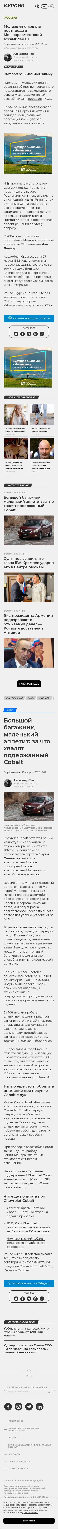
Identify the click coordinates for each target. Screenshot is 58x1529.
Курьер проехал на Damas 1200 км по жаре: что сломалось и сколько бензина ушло (28, 1349)
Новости (10, 17)
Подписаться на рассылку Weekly (26, 1387)
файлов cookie (30, 1512)
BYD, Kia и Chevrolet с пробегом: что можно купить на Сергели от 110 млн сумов (28, 1227)
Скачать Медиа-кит (20, 1461)
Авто (30, 697)
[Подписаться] (52, 1391)
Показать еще (29, 683)
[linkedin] (39, 1406)
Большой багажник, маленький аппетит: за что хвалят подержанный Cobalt (29, 503)
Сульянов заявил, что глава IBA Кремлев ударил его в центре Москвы (29, 562)
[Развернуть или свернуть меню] (52, 6)
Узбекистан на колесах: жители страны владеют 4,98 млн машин (28, 1332)
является (10, 277)
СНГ (20, 67)
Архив (12, 1438)
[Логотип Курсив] (14, 5)
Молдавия (10, 67)
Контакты (14, 1454)
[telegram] (29, 1406)
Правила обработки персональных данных (29, 1446)
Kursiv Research (18, 1468)
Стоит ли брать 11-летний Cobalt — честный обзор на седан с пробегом (27, 1212)
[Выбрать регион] (37, 6)
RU (44, 6)
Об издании (16, 1421)
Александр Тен (23, 53)
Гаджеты (44, 697)
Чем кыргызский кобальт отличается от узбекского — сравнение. (28, 1242)
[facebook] (8, 1406)
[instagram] (18, 1406)
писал (33, 293)
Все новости (14, 697)
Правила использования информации (23, 1429)
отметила (28, 858)
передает (35, 99)
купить (20, 1179)
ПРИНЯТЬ (29, 1520)
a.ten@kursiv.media (23, 60)
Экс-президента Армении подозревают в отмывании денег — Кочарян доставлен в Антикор (28, 624)
